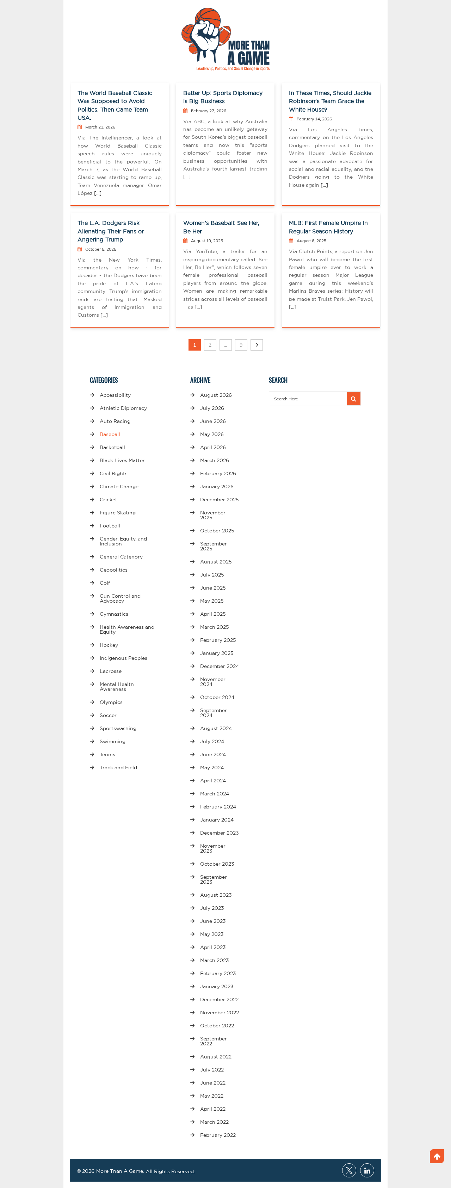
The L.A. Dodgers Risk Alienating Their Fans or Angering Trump (111, 231)
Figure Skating (118, 512)
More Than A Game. (120, 1171)
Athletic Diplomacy (123, 408)
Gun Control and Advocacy (120, 598)
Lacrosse (111, 671)
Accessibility (115, 395)
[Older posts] (257, 345)
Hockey (109, 645)
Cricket (108, 499)
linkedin (367, 1170)
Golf (105, 583)
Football (110, 526)
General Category (121, 557)
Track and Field (118, 767)
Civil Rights (114, 473)
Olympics (111, 702)
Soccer (108, 715)
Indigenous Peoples (123, 658)
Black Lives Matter (122, 460)
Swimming (112, 741)
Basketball (112, 447)
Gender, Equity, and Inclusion (123, 541)
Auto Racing (115, 421)
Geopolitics (114, 570)
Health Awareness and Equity (127, 629)
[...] (97, 193)
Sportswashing (118, 728)
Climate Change (119, 486)
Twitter (349, 1170)
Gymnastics (114, 614)
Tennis (107, 754)
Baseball (110, 434)
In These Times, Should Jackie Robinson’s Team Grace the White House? (330, 101)
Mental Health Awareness (117, 686)
